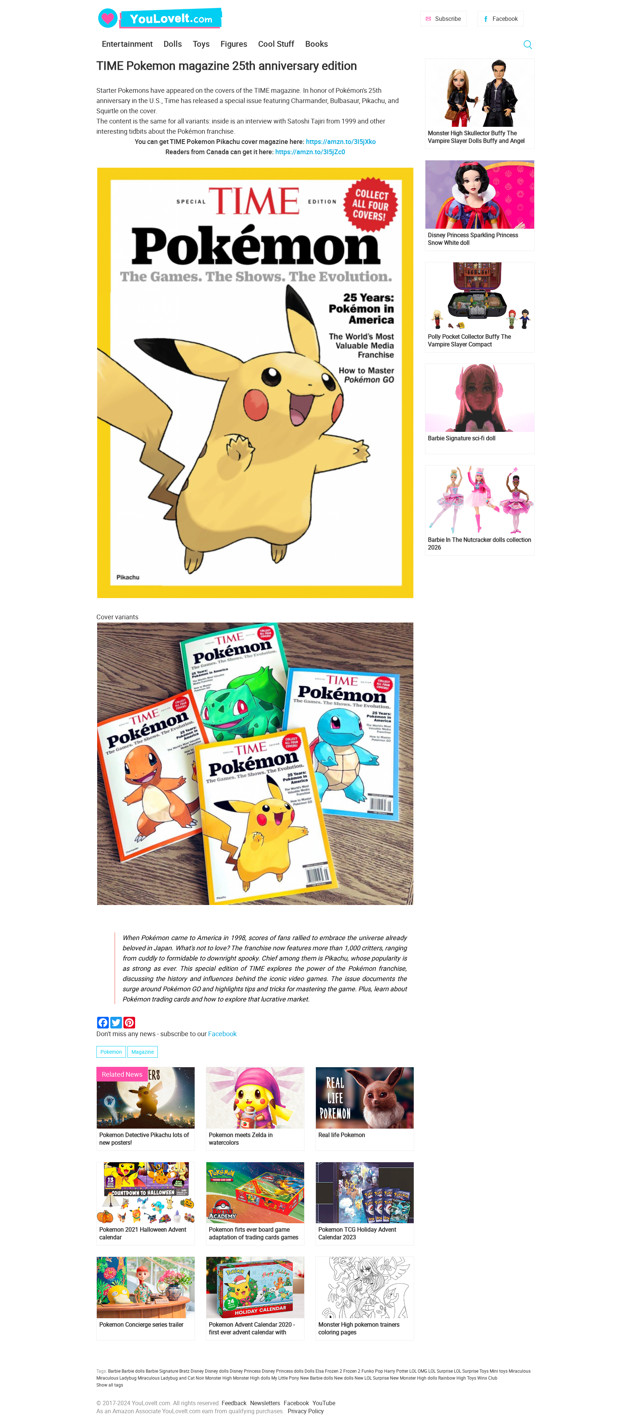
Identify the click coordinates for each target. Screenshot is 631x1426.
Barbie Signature (162, 1371)
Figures (234, 43)
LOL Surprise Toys (471, 1371)
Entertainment (127, 43)
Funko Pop (372, 1371)
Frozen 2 (351, 1371)
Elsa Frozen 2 (329, 1371)
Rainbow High (452, 1378)
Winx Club (487, 1378)
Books (316, 43)
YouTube (324, 1403)
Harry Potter (396, 1371)
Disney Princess (245, 1371)
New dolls (343, 1378)
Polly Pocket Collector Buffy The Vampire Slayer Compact (469, 340)
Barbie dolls (133, 1371)
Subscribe (448, 19)
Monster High (218, 1378)
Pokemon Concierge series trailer (141, 1324)
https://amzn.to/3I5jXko (341, 141)
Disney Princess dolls (282, 1371)
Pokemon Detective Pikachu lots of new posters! (144, 1138)
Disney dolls (217, 1371)
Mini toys (499, 1371)
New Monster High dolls (413, 1378)
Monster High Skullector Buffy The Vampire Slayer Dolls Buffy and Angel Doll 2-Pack (476, 137)
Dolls (173, 43)
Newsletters (265, 1403)
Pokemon (111, 1051)
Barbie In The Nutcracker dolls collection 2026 (479, 543)
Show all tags (109, 1385)
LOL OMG (418, 1371)
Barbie (114, 1371)
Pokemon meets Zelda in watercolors (241, 1138)
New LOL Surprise (372, 1378)
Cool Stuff (276, 43)
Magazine (142, 1051)
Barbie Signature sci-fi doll (462, 438)
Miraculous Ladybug (116, 1378)
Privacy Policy (306, 1411)
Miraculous (520, 1371)
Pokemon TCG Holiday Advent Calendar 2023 (357, 1233)
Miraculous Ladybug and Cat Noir (171, 1378)
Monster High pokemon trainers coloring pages (358, 1328)
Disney (197, 1371)
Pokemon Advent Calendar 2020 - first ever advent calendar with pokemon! (252, 1328)
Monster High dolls (251, 1378)
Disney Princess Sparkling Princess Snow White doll (473, 239)
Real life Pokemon (341, 1135)
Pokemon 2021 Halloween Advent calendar (142, 1233)
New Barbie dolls (316, 1378)
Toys (201, 43)
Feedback (234, 1403)
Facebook (505, 19)
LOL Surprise (440, 1371)
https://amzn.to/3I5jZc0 (310, 151)
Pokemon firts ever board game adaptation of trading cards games (253, 1233)
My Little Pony (285, 1378)
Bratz (184, 1371)
